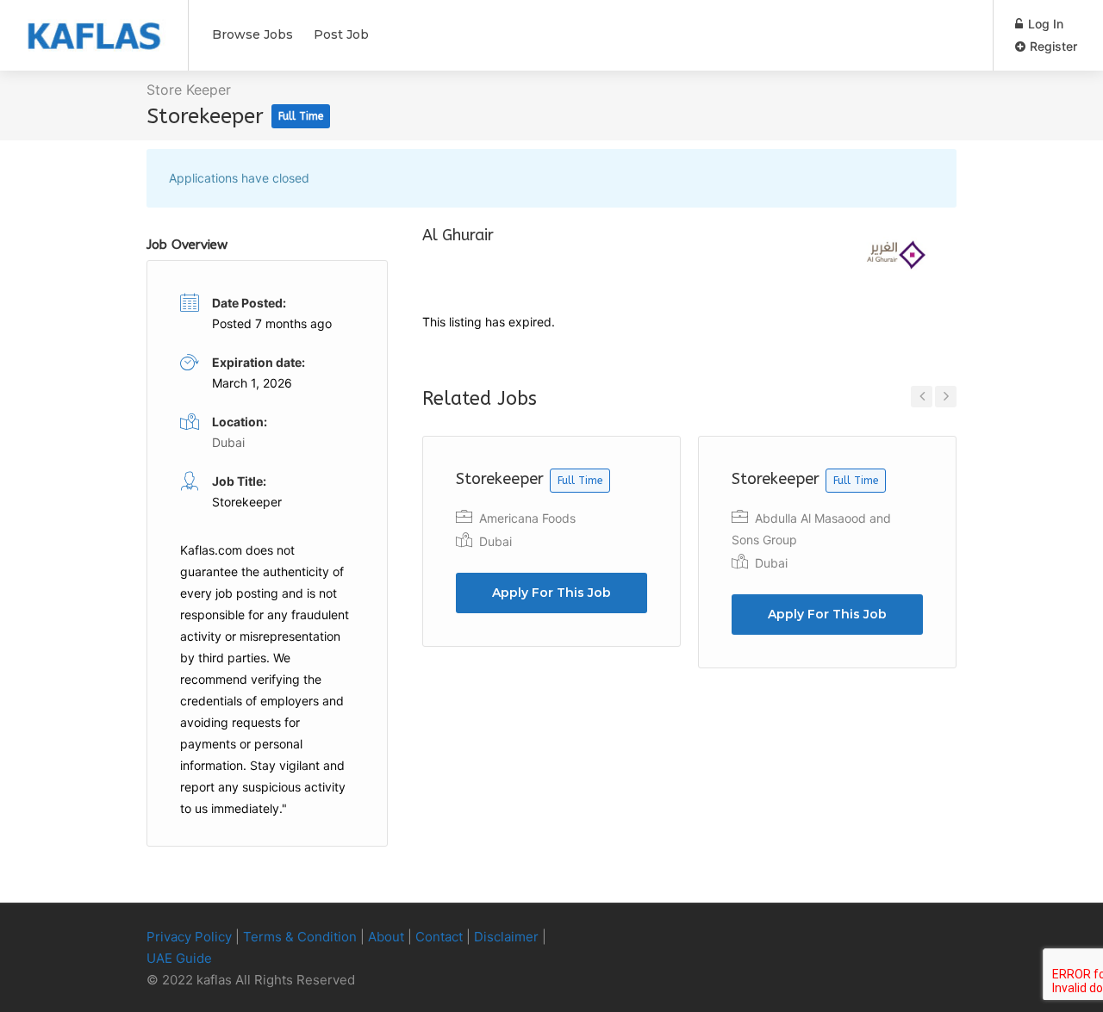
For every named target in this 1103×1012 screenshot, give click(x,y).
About (386, 936)
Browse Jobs (252, 34)
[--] (917, 937)
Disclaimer (506, 936)
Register (1051, 46)
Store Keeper (188, 89)
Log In (1044, 23)
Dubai (495, 541)
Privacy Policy (189, 936)
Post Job (341, 34)
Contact (439, 936)
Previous (921, 396)
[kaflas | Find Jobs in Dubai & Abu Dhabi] (94, 26)
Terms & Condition (300, 936)
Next (946, 396)
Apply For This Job (551, 592)
